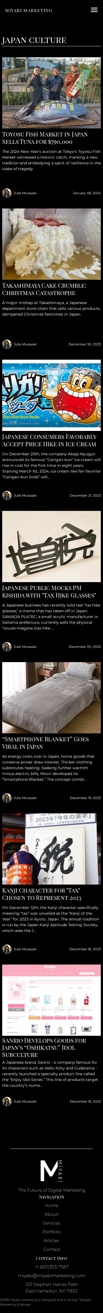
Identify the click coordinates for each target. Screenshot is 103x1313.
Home (51, 1205)
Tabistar (25, 1304)
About (51, 1214)
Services (51, 1223)
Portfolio (52, 1231)
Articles (51, 1240)
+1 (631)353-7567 (52, 1266)
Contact (51, 1249)
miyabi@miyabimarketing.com (51, 1275)
